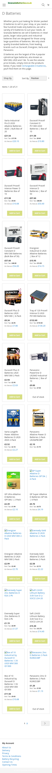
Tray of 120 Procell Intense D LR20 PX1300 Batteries (38, 313)
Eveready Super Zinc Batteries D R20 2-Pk (12, 616)
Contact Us (7, 761)
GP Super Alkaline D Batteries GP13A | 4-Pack (38, 497)
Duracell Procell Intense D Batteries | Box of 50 (38, 189)
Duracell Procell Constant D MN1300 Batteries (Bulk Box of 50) (13, 252)
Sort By (25, 78)
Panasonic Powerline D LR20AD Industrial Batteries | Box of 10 (38, 375)
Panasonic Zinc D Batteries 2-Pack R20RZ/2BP (38, 678)
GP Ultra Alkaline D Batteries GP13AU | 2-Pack (12, 497)
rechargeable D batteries (34, 65)
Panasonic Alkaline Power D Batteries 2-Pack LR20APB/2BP (38, 435)
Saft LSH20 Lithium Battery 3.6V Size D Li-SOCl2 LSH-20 (37, 617)
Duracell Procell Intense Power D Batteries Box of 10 (12, 189)
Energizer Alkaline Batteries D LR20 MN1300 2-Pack (13, 556)
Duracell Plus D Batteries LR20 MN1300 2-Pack (11, 373)
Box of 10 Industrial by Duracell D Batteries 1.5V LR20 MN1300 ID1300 (11, 682)
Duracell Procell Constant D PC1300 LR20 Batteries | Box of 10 (38, 126)
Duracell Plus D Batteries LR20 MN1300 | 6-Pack (12, 313)
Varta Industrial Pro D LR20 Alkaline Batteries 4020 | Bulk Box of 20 (13, 126)
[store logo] (20, 3)
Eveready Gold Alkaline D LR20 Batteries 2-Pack (37, 556)
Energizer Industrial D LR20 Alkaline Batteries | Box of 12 (38, 252)
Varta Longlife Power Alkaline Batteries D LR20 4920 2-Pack (12, 435)
